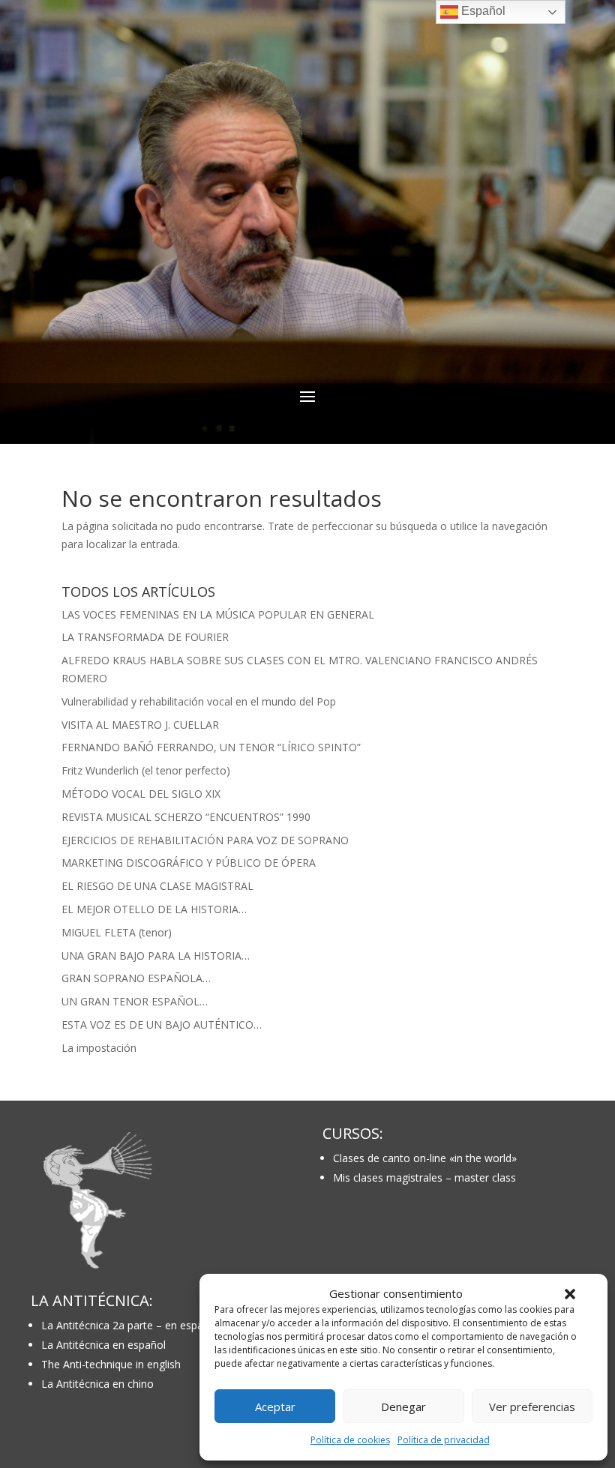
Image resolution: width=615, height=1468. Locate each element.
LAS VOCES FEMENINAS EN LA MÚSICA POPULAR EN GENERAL (218, 614)
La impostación (99, 1048)
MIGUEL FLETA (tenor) (117, 932)
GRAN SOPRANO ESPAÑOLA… (136, 978)
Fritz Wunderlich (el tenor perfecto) (146, 770)
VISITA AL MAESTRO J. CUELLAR (140, 725)
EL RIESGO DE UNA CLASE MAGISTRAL (158, 886)
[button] (570, 1294)
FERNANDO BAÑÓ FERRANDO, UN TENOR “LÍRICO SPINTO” (211, 747)
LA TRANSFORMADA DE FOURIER (145, 637)
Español (482, 10)
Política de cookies (350, 1440)
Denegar (403, 1406)
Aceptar (275, 1406)
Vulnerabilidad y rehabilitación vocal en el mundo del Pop (199, 701)
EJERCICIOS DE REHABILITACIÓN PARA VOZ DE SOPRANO (205, 840)
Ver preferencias (532, 1406)
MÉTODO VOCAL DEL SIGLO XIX (141, 793)
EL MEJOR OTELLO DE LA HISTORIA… (154, 909)
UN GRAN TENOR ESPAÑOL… (135, 1001)
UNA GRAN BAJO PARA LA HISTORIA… (156, 955)
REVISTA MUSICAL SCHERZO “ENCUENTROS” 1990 (186, 817)
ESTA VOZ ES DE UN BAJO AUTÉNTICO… (162, 1024)
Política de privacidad (444, 1440)
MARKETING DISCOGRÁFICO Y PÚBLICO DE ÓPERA (189, 862)
